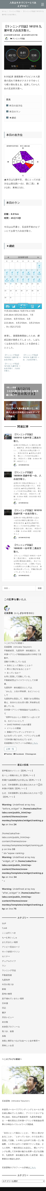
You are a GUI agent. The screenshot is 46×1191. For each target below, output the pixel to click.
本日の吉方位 (16, 105)
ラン (4, 966)
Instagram (31, 754)
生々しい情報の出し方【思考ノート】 (19, 775)
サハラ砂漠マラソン (11, 952)
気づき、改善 (8, 1031)
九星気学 (6, 980)
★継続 (12, 117)
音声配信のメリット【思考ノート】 (18, 771)
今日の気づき (8, 984)
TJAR (4, 928)
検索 (40, 588)
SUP (4, 923)
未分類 (5, 1022)
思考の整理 (7, 994)
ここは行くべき (9, 933)
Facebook (19, 754)
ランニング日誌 (18, 38)
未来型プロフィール (11, 1027)
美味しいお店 (8, 1045)
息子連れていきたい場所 (13, 998)
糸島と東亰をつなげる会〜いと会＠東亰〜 (21, 1041)
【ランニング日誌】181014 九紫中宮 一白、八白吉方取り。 (31, 357)
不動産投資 (7, 975)
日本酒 (5, 1003)
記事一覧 (10, 749)
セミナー (6, 956)
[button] (23, 161)
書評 (4, 1012)
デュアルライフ (9, 961)
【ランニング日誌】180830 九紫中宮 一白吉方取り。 (12, 357)
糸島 (4, 1036)
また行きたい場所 (10, 942)
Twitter (9, 754)
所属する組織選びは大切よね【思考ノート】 (22, 780)
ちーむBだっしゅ (9, 937)
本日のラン (15, 111)
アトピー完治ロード (11, 947)
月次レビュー (8, 1017)
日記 (4, 1008)
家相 (4, 989)
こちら (35, 743)
